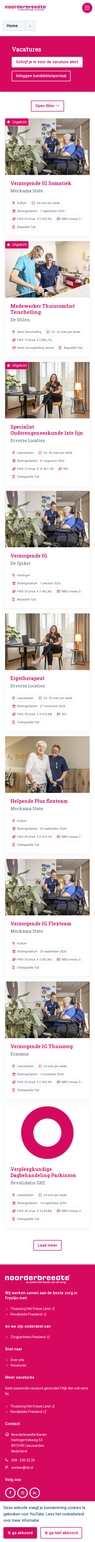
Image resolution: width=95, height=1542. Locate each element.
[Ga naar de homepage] (25, 8)
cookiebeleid (73, 1514)
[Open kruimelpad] (30, 26)
